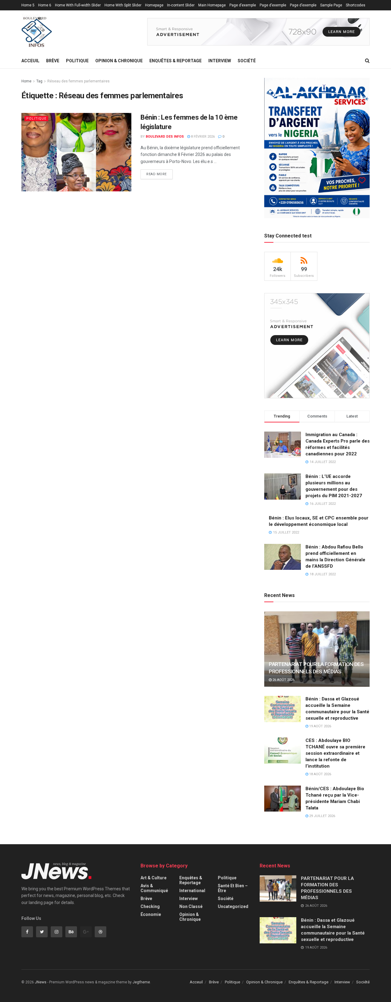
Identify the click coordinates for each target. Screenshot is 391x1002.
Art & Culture (153, 877)
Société (247, 60)
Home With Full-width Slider (78, 5)
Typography (31, 15)
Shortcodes (355, 5)
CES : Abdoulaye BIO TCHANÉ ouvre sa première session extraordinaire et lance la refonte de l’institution (335, 753)
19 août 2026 (319, 726)
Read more (156, 174)
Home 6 (44, 5)
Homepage (154, 5)
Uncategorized (233, 906)
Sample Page (331, 5)
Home (26, 81)
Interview (219, 60)
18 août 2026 (319, 774)
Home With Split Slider (122, 5)
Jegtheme (141, 982)
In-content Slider (181, 5)
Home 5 (28, 5)
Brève (52, 60)
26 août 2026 (283, 680)
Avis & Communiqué (154, 888)
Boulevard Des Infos (165, 137)
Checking (150, 906)
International (192, 890)
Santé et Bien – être (233, 888)
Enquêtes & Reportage (175, 60)
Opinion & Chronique (119, 60)
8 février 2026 (202, 137)
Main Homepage (212, 5)
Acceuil (30, 60)
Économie (151, 914)
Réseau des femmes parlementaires (78, 81)
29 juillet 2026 (321, 816)
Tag (39, 81)
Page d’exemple (242, 5)
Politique (77, 60)
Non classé (191, 906)
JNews (40, 982)
